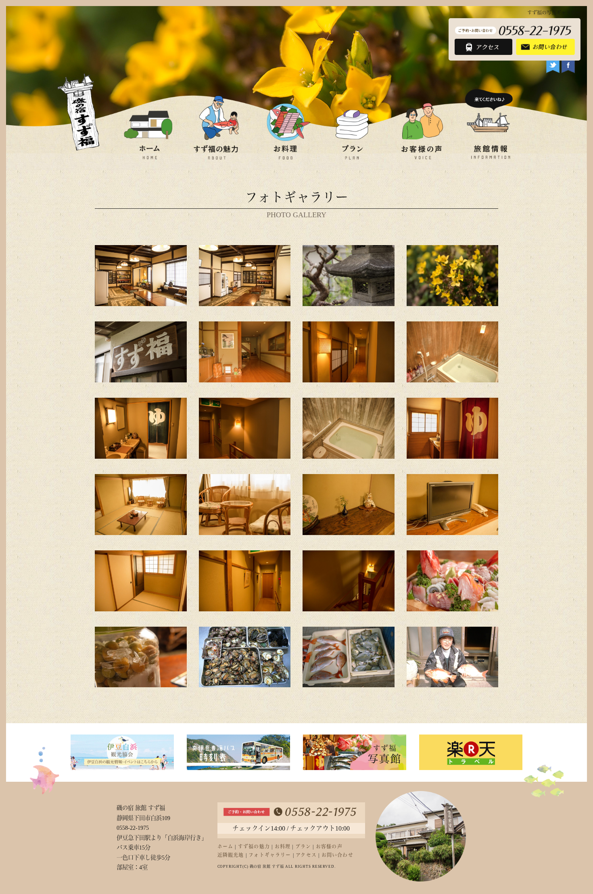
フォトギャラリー (269, 855)
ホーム (225, 847)
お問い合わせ (337, 855)
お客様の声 (329, 847)
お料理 (283, 847)
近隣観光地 (230, 855)
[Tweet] (553, 67)
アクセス (306, 855)
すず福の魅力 (254, 847)
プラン (303, 847)
